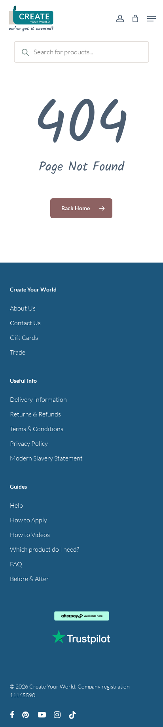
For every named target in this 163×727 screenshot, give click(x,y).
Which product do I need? (44, 549)
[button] (151, 19)
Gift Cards (24, 337)
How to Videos (30, 535)
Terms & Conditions (36, 429)
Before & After (29, 579)
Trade (17, 352)
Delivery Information (38, 399)
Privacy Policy (29, 443)
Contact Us (25, 323)
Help (16, 505)
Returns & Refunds (35, 414)
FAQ (16, 564)
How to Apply (28, 520)
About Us (23, 308)
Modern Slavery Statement (46, 458)
